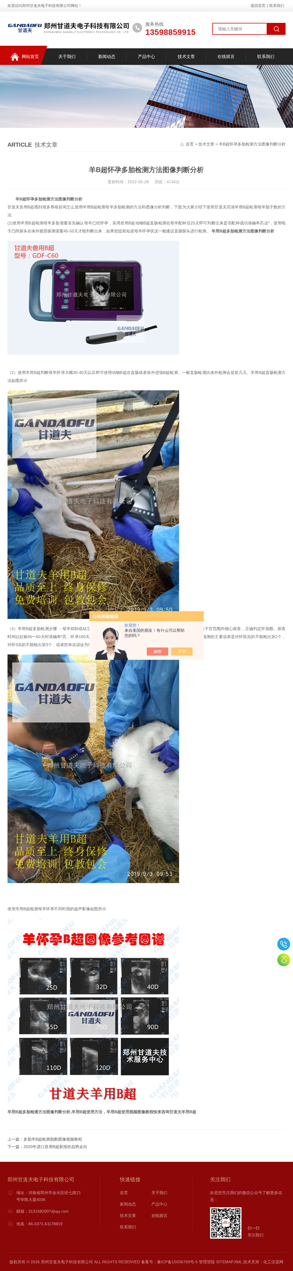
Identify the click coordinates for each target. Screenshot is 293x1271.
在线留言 (226, 56)
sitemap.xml (229, 1262)
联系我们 (276, 5)
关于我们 (67, 56)
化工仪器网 (273, 1262)
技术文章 (186, 56)
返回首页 (258, 5)
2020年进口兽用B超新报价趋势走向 (55, 1146)
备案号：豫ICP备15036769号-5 (169, 1262)
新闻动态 (106, 56)
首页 (190, 144)
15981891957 (283, 944)
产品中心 (146, 56)
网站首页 (30, 56)
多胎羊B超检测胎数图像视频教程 (52, 1139)
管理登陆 (207, 1262)
